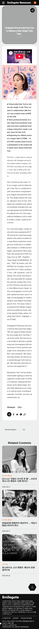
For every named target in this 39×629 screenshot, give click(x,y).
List (24, 429)
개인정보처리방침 (26, 618)
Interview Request (10, 429)
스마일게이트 (6, 618)
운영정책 (15, 618)
